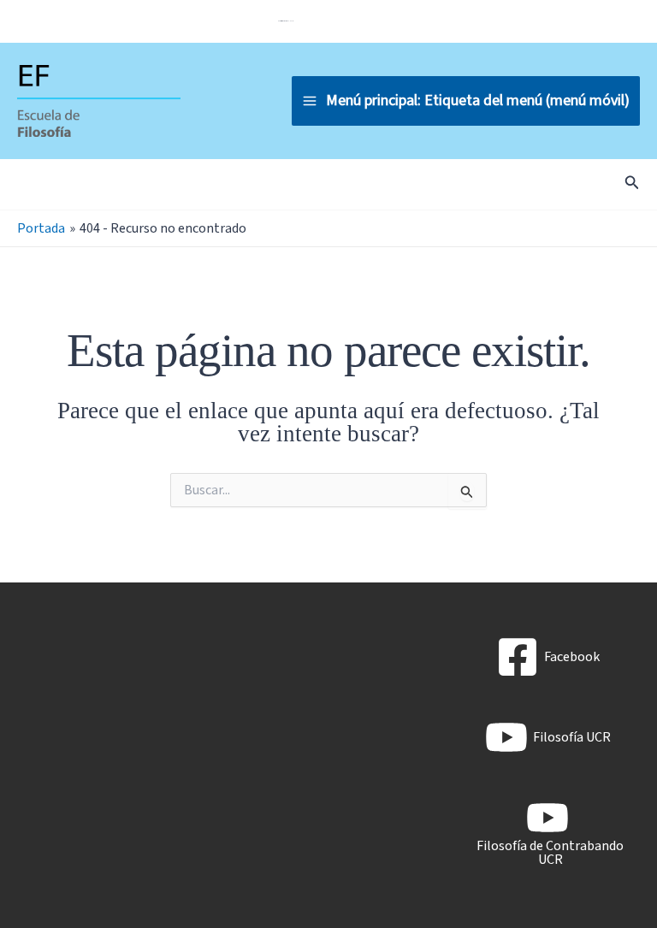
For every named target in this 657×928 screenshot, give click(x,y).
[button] (632, 184)
